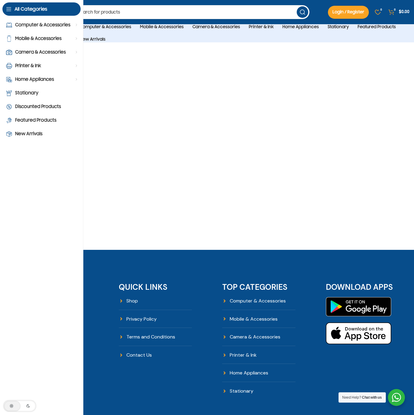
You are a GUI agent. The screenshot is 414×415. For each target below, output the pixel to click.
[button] (19, 406)
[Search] (302, 12)
